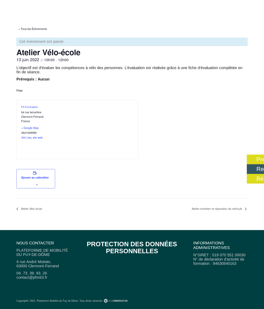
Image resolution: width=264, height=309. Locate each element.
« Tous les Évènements (32, 29)
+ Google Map (30, 128)
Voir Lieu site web (32, 137)
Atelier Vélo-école (31, 209)
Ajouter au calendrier (35, 177)
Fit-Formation (29, 106)
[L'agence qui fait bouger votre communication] (115, 301)
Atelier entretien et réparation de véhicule (217, 209)
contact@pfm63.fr (31, 277)
